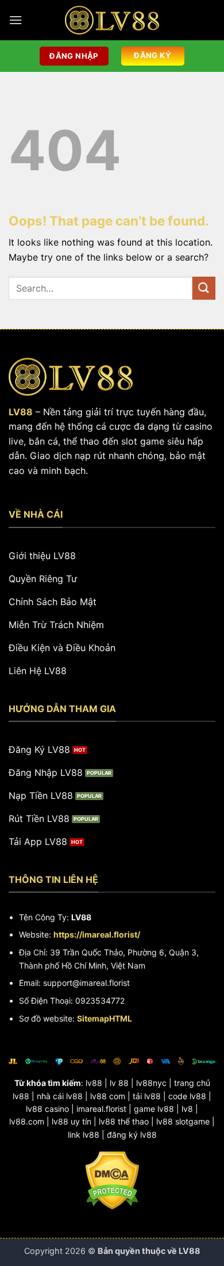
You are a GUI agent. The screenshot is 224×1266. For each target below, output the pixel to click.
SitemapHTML (104, 1018)
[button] (15, 20)
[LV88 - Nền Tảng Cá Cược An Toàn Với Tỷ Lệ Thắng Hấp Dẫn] (112, 20)
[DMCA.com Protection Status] (112, 1179)
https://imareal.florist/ (96, 934)
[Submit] (203, 288)
